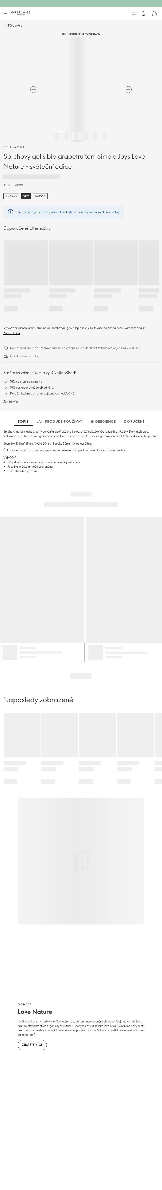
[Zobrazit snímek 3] (76, 136)
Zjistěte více (11, 402)
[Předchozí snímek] (33, 89)
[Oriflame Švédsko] (20, 13)
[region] (81, 89)
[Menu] (5, 13)
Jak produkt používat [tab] (59, 421)
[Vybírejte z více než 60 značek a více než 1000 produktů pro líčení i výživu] (134, 13)
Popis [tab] (23, 421)
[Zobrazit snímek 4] (86, 136)
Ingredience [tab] (103, 421)
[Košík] (154, 13)
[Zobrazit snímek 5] (95, 136)
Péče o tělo (15, 25)
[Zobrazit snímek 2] (67, 136)
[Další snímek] (128, 89)
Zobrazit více (11, 333)
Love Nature (14, 147)
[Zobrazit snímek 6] (105, 136)
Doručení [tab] (134, 421)
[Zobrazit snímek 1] (57, 136)
